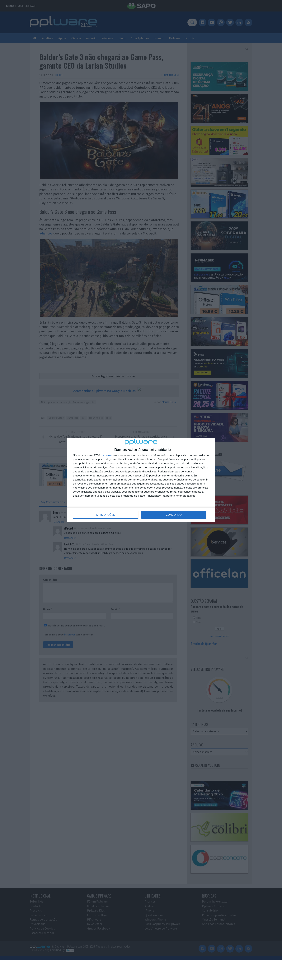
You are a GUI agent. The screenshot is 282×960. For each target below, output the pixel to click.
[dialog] (141, 480)
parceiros (106, 455)
